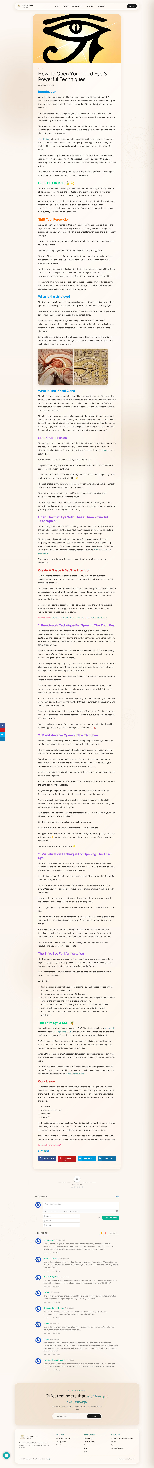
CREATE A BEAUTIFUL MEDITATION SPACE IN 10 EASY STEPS (79, 618)
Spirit (41, 68)
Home (57, 6)
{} (73, 1211)
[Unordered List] (60, 1211)
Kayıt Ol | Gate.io (51, 1258)
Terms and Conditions (63, 1438)
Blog (65, 6)
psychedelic (109, 1028)
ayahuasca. (43, 553)
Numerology (88, 1438)
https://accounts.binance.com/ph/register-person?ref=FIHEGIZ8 (69, 1314)
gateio (46, 1292)
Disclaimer (59, 1445)
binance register (51, 1277)
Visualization (43, 139)
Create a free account (54, 1360)
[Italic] (48, 1211)
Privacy (113, 1442)
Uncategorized (89, 1442)
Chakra (105, 450)
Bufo (96, 550)
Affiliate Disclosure (117, 1448)
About (90, 6)
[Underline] (51, 1211)
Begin (131, 6)
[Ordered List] (57, 1211)
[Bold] (45, 1211)
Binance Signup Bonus (54, 1308)
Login (116, 1197)
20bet (46, 1324)
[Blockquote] (64, 1211)
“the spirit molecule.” (63, 1032)
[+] (76, 1211)
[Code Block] (67, 1211)
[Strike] (54, 1211)
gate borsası (49, 1240)
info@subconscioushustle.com (122, 1438)
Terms (113, 1445)
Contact (101, 6)
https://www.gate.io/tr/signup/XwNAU (81, 1299)
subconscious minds (75, 1074)
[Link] (70, 1211)
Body (85, 1451)
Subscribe (94, 1416)
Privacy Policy (61, 1442)
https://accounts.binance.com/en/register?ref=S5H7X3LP (91, 1366)
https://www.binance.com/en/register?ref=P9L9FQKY (90, 1283)
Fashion (86, 1445)
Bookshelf (77, 6)
